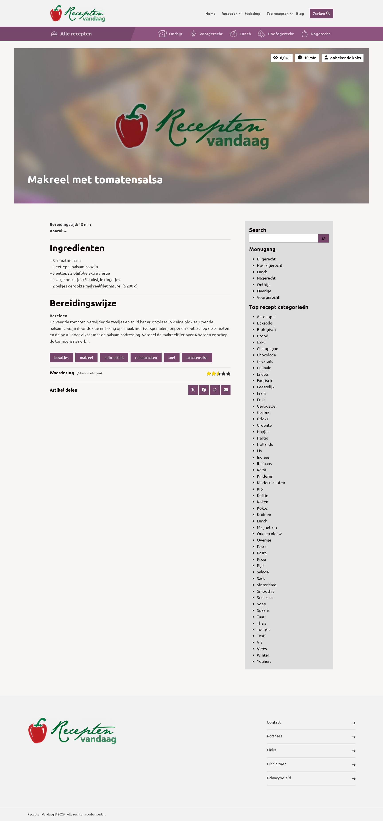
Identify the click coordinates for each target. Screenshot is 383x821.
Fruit (261, 399)
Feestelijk (265, 386)
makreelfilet (114, 357)
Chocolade (266, 354)
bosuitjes (61, 357)
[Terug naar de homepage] (77, 13)
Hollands (265, 444)
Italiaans (264, 463)
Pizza (261, 559)
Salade (263, 571)
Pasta (262, 552)
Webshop (252, 13)
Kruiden (264, 514)
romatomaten (146, 357)
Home (210, 13)
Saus (261, 578)
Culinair (264, 367)
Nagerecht (320, 33)
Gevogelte (266, 406)
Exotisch (264, 380)
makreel (86, 357)
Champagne (267, 348)
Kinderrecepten (271, 482)
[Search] (323, 238)
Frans (261, 393)
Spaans (263, 610)
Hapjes (263, 431)
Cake (261, 342)
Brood (262, 335)
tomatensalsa (196, 357)
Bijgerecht (266, 258)
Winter (263, 655)
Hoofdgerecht (281, 33)
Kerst (261, 469)
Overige (264, 290)
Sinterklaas (267, 584)
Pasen (262, 546)
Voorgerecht (211, 33)
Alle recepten (76, 34)
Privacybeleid (279, 777)
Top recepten (278, 13)
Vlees (262, 648)
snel (171, 357)
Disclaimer (276, 763)
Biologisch (266, 329)
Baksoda (264, 323)
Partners (274, 735)
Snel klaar (265, 597)
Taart (261, 616)
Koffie (262, 495)
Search (257, 229)
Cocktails (265, 361)
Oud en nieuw (269, 533)
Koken (262, 501)
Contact (274, 722)
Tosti (261, 635)
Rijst (261, 565)
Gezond (264, 412)
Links (271, 749)
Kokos (262, 508)
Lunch (245, 33)
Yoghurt (264, 661)
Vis (259, 642)
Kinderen (265, 476)
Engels (263, 374)
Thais (261, 623)
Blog (300, 13)
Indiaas (263, 457)
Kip (260, 489)
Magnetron (267, 527)
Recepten (229, 13)
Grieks (262, 418)
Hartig (262, 438)
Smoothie (266, 591)
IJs (259, 450)
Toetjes (263, 629)
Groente (264, 425)
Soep (261, 603)
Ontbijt (176, 33)
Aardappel (266, 316)
